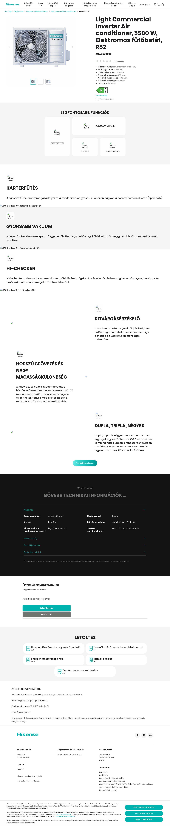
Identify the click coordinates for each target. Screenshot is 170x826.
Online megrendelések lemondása (113, 787)
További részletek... (85, 463)
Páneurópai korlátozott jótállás (111, 778)
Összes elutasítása (144, 813)
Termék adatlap (101, 95)
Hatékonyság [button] (30, 538)
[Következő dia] (72, 47)
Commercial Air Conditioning (37, 11)
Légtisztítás (19, 11)
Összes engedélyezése (143, 807)
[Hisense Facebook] (137, 735)
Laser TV (40, 4)
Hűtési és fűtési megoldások (90, 4)
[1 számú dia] (33, 82)
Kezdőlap (8, 11)
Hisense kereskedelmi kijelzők (113, 4)
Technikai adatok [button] (32, 552)
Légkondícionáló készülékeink (71, 750)
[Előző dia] (10, 47)
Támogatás (144, 4)
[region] (41, 47)
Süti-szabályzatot (64, 814)
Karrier (101, 760)
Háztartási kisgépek (69, 4)
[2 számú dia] (41, 82)
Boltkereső (103, 775)
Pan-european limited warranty (112, 781)
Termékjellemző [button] (32, 545)
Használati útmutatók (107, 790)
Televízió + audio (29, 4)
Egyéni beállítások (143, 819)
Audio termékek (23, 757)
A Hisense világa (132, 4)
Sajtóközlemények (106, 757)
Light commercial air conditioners (63, 11)
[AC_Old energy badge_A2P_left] (102, 93)
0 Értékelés (119, 61)
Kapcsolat (103, 772)
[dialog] (85, 813)
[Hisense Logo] (12, 4)
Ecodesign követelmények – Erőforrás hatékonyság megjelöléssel (126, 784)
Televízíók (21, 754)
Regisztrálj (46, 614)
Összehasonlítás (106, 99)
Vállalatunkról (105, 750)
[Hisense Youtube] (150, 735)
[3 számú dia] (48, 82)
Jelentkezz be (46, 608)
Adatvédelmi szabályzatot (65, 816)
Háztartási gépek (53, 4)
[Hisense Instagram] (144, 735)
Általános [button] (28, 510)
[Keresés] (162, 4)
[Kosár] (159, 4)
